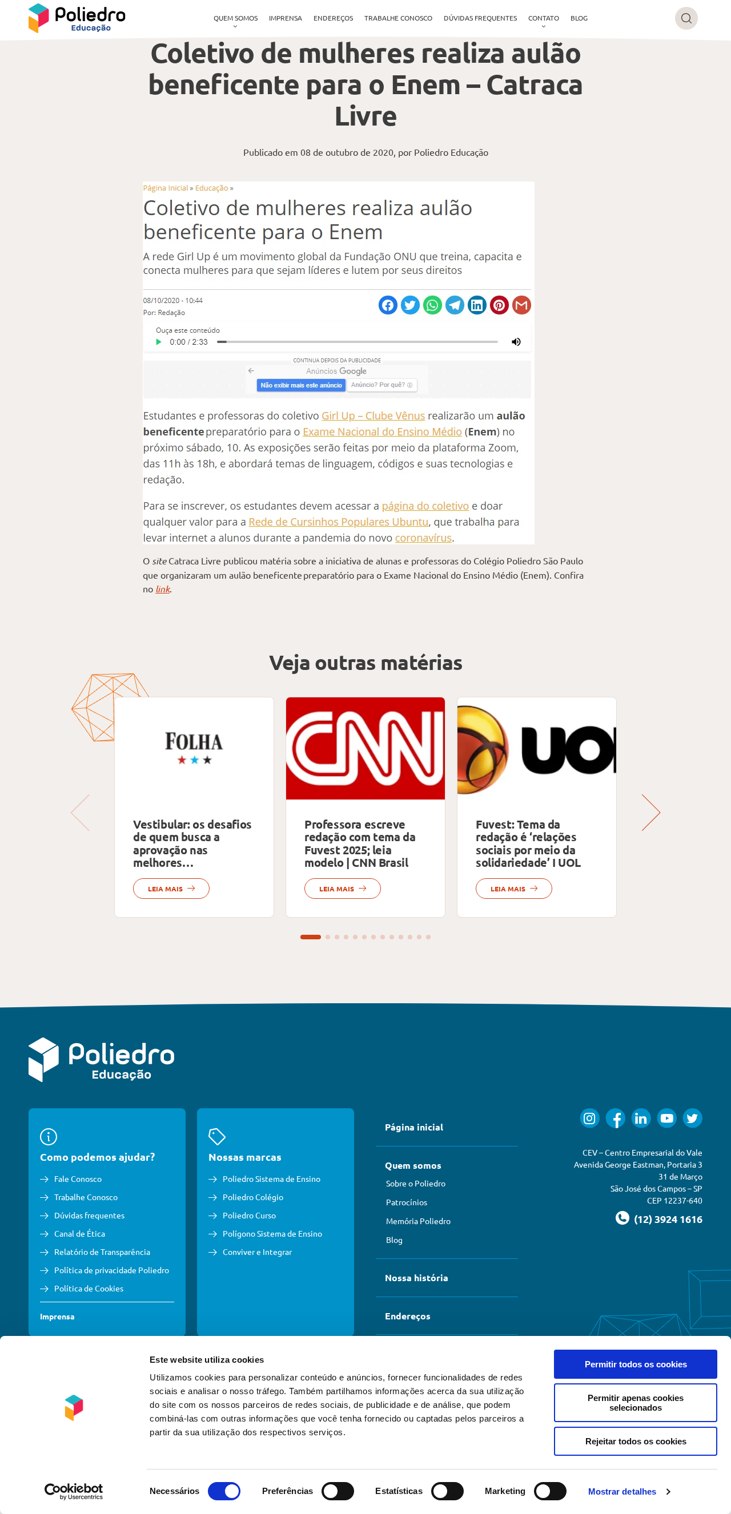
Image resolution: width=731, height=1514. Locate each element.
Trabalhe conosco (398, 17)
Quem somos (236, 17)
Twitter (692, 1118)
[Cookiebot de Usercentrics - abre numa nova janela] (74, 1491)
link (162, 589)
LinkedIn (641, 1118)
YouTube (667, 1118)
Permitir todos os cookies (636, 1364)
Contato (543, 17)
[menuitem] (235, 18)
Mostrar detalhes (622, 1491)
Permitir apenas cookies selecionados (636, 1402)
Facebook (615, 1118)
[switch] (338, 1491)
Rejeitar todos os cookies (635, 1441)
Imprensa (285, 17)
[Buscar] (686, 18)
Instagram (590, 1118)
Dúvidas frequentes (480, 17)
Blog (579, 17)
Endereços (333, 17)
